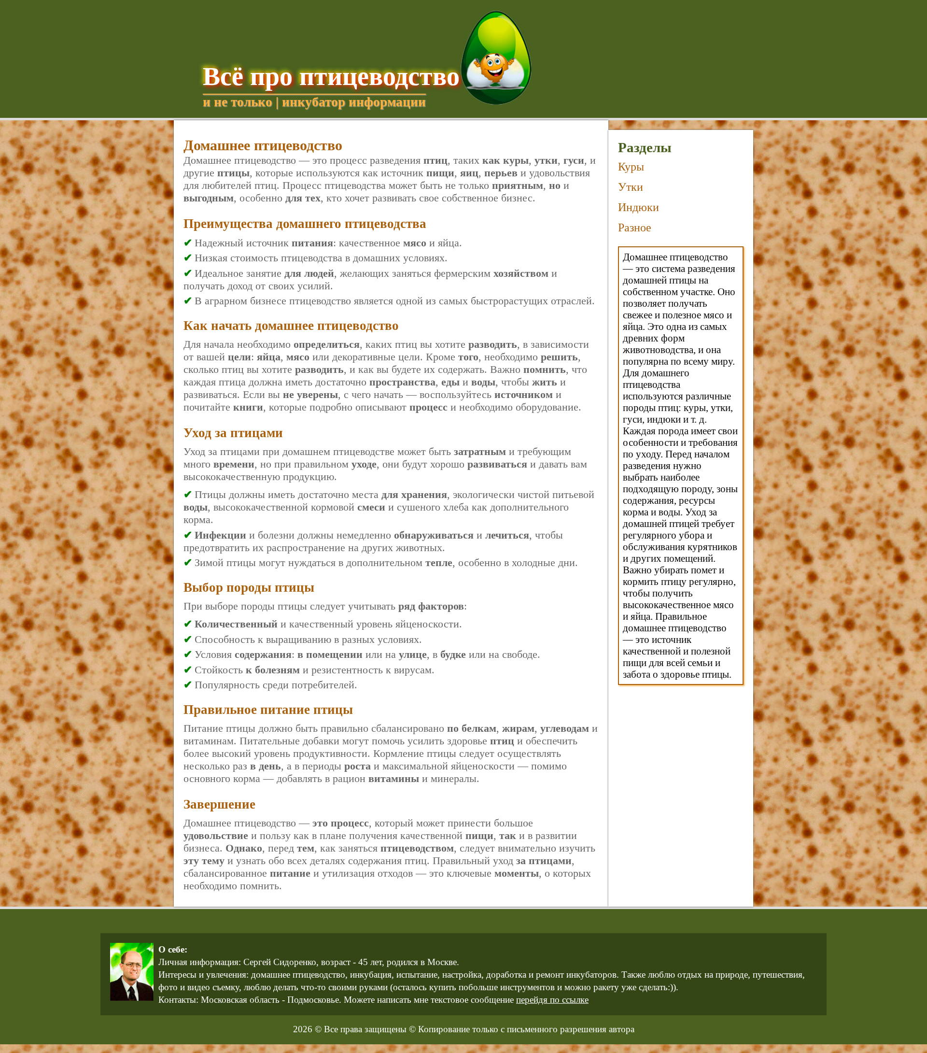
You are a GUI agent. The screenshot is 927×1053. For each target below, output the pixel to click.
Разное (634, 227)
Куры (631, 166)
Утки (630, 187)
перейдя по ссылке (552, 1000)
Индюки (638, 207)
